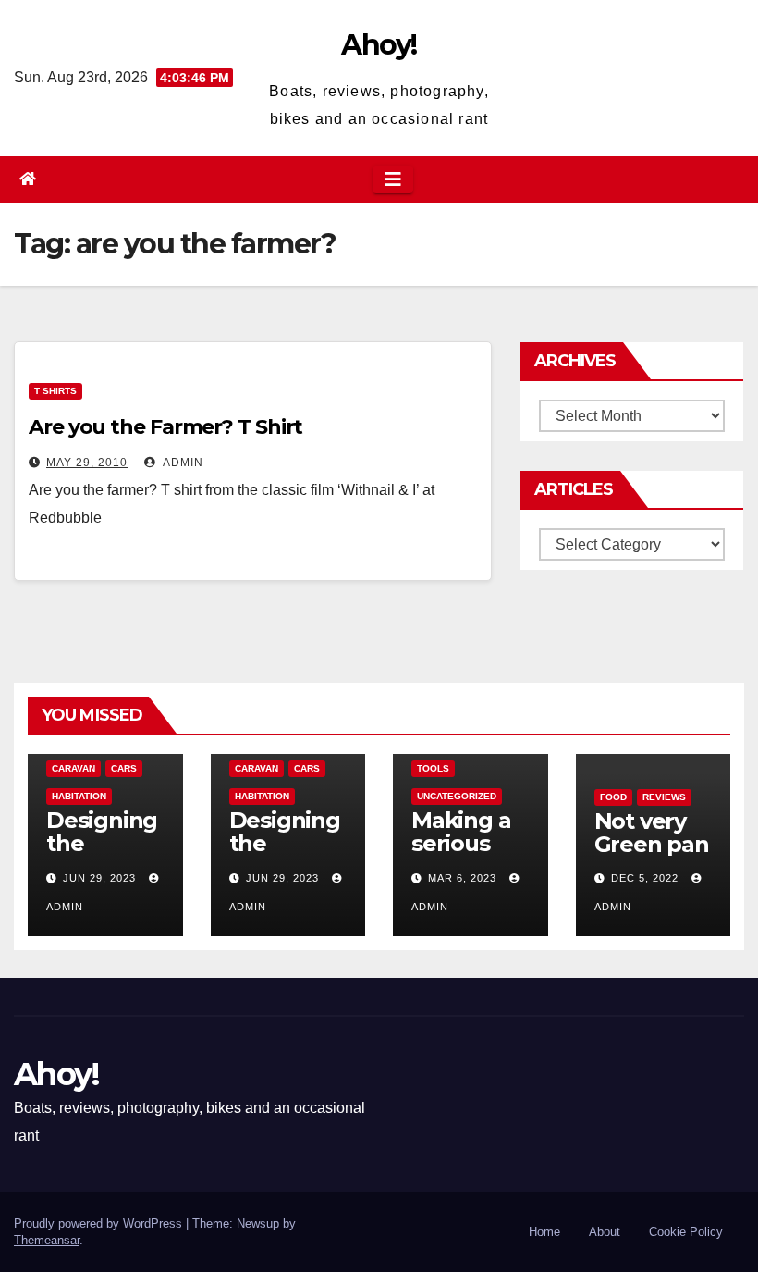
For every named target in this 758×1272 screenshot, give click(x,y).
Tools (433, 768)
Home (544, 1232)
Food (613, 797)
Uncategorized (456, 796)
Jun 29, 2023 (99, 877)
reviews (664, 797)
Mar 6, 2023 (462, 877)
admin (181, 462)
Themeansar (46, 1240)
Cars (124, 768)
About (604, 1232)
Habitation (79, 796)
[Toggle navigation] (393, 179)
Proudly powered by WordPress (100, 1223)
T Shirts (55, 391)
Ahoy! (379, 45)
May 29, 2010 (87, 462)
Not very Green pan (651, 833)
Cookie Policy (686, 1232)
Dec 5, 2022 (645, 877)
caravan (73, 768)
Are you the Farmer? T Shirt (165, 426)
